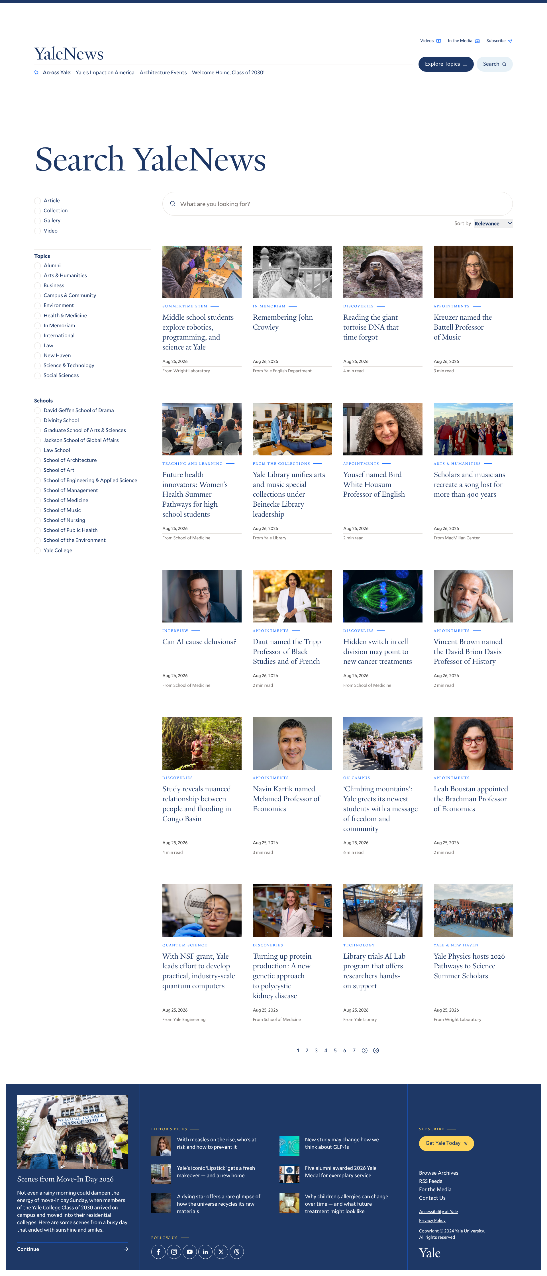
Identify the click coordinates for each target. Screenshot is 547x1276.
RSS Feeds (430, 1181)
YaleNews (69, 55)
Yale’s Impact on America (105, 72)
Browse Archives (438, 1172)
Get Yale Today (443, 1142)
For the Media (435, 1189)
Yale (429, 1254)
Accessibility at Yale (438, 1212)
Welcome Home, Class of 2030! (228, 72)
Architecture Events (163, 72)
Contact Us (432, 1197)
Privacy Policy (432, 1220)
